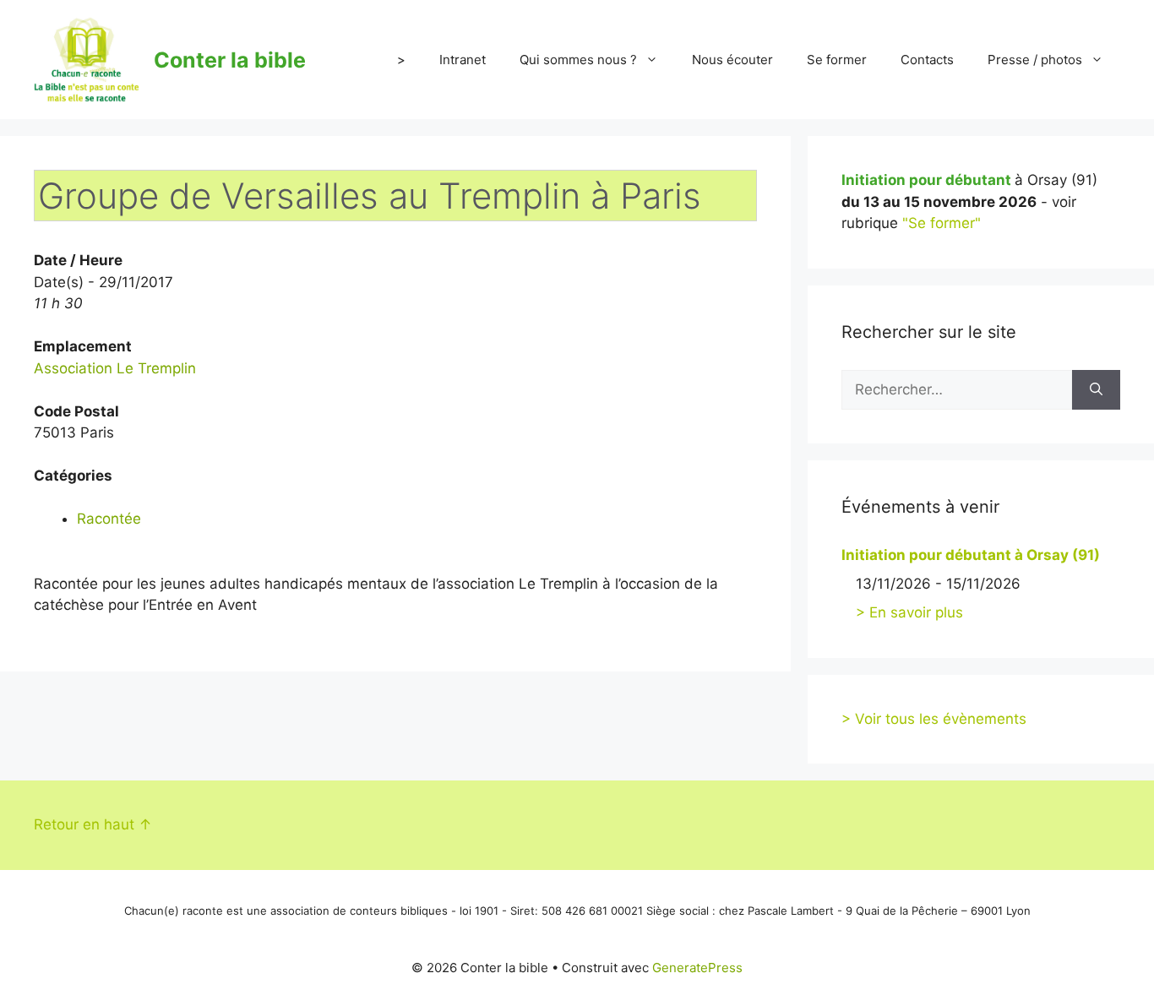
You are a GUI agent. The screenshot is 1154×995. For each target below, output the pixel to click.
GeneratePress (697, 968)
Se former (837, 60)
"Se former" (941, 223)
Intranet (462, 60)
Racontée (109, 518)
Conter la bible (230, 60)
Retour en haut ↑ (93, 824)
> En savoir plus (909, 612)
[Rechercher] (1096, 390)
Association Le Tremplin (115, 368)
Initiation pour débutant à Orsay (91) (970, 554)
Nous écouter (732, 60)
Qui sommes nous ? (578, 60)
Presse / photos (1035, 60)
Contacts (927, 60)
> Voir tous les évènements (933, 718)
